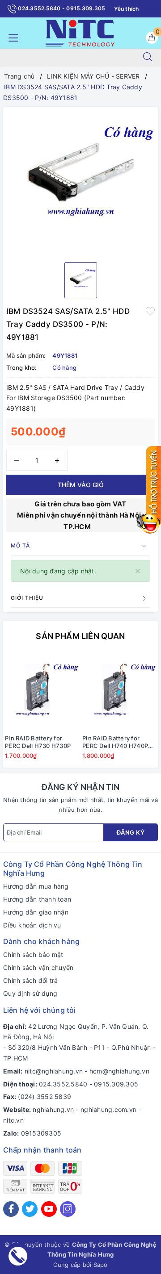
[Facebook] (11, 1209)
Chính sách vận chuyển (38, 967)
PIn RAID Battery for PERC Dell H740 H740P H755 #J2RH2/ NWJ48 (115, 742)
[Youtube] (49, 1209)
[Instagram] (68, 1209)
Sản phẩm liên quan (80, 636)
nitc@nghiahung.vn (54, 1071)
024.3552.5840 (63, 1084)
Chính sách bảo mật (33, 954)
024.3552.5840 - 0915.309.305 (61, 8)
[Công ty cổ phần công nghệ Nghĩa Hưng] (80, 32)
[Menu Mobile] (11, 37)
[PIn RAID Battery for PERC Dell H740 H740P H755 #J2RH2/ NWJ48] (119, 691)
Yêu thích (126, 8)
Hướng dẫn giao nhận (35, 912)
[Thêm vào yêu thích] (150, 310)
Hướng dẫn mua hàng (36, 886)
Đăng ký (131, 832)
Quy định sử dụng (30, 993)
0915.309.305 (116, 1084)
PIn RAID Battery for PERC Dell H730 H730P (38, 742)
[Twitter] (30, 1209)
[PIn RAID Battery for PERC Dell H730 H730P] (42, 691)
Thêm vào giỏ (81, 485)
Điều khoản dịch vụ (32, 925)
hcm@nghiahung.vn (119, 1071)
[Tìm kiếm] (147, 58)
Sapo (100, 1264)
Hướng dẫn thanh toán (37, 899)
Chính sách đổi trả (30, 980)
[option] (80, 181)
